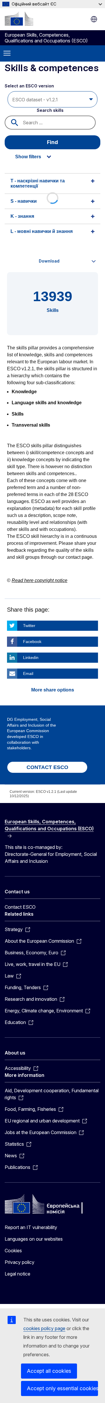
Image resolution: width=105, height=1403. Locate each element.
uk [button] (94, 19)
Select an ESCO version (29, 85)
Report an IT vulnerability (31, 1227)
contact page (79, 557)
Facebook (32, 641)
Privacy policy (19, 1262)
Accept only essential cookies (62, 1388)
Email (28, 673)
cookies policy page (44, 1328)
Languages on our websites (34, 1239)
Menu (7, 53)
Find (52, 142)
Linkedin (30, 657)
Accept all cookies (49, 1371)
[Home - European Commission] (19, 19)
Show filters (28, 156)
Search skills (50, 110)
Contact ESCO (20, 907)
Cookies (13, 1250)
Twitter (29, 625)
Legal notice (17, 1274)
